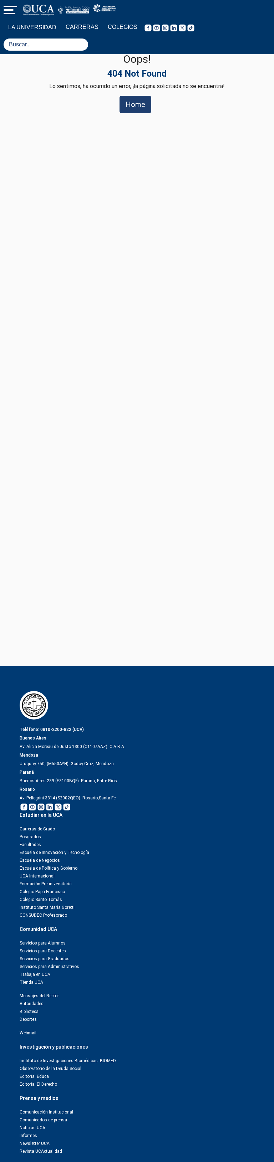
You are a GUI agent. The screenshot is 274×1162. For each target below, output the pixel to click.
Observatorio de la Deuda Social (50, 1068)
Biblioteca (29, 1011)
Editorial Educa (34, 1076)
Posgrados (30, 836)
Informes (28, 1135)
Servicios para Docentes (43, 950)
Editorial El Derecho (38, 1084)
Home (135, 104)
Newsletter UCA (35, 1143)
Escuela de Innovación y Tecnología (54, 852)
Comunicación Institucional (46, 1112)
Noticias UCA (32, 1127)
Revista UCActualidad (41, 1151)
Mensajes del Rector (39, 995)
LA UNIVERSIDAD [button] (32, 27)
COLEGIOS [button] (122, 27)
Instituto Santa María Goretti (47, 907)
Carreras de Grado (37, 828)
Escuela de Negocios (40, 860)
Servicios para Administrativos (49, 966)
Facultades (30, 844)
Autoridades (32, 1003)
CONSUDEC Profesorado (43, 915)
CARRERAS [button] (82, 27)
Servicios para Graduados (45, 958)
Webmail (28, 1032)
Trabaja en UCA (35, 974)
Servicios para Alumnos (43, 943)
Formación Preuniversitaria (46, 883)
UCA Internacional (37, 876)
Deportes (28, 1019)
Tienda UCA (31, 982)
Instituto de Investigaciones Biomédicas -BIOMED (68, 1060)
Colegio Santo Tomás (41, 899)
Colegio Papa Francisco (42, 891)
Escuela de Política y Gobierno (48, 868)
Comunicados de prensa (43, 1119)
